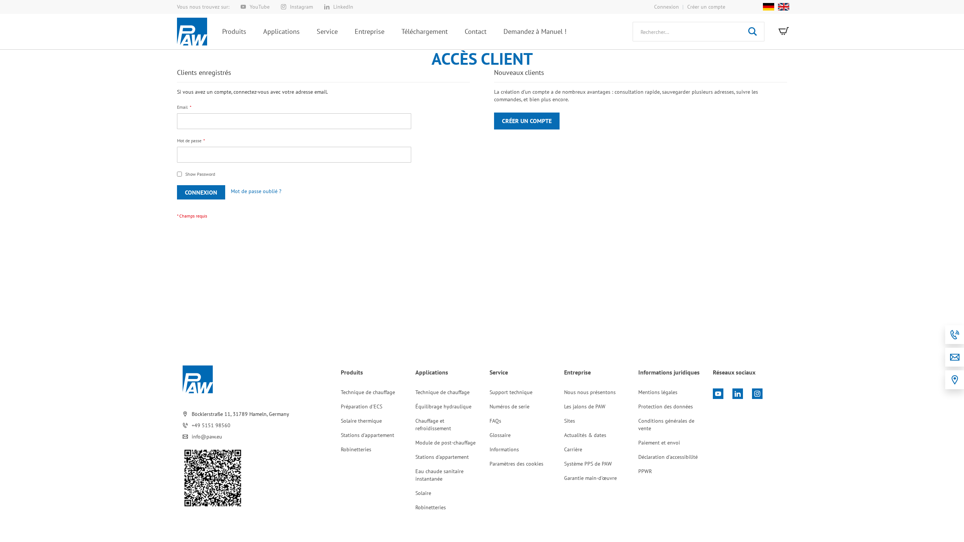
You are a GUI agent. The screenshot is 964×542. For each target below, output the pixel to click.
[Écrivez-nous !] (954, 357)
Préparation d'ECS (361, 406)
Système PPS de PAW (588, 463)
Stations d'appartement (367, 435)
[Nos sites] (954, 379)
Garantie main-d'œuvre (590, 478)
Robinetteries (356, 449)
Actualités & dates (585, 435)
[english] (781, 7)
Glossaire (500, 435)
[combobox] (698, 31)
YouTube (260, 6)
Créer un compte (706, 6)
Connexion (666, 6)
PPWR (645, 471)
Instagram (301, 6)
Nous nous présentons (590, 392)
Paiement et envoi (659, 442)
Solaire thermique (361, 420)
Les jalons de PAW (585, 406)
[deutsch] (768, 7)
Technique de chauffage (368, 392)
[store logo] (192, 32)
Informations (504, 449)
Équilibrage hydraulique (443, 406)
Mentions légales (657, 392)
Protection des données (665, 406)
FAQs (495, 420)
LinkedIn (343, 6)
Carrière (573, 449)
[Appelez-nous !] (954, 334)
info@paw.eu (207, 436)
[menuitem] (234, 31)
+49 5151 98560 (211, 425)
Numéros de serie (509, 406)
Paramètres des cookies (516, 463)
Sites (569, 420)
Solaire (423, 493)
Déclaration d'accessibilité (668, 457)
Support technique (511, 392)
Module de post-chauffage (445, 442)
